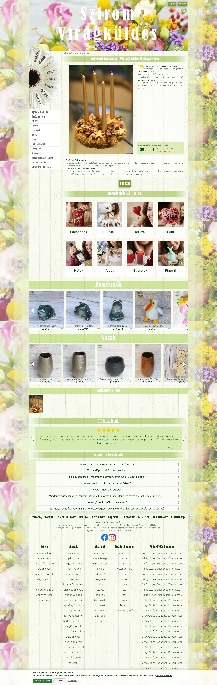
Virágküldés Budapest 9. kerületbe (162, 595)
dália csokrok (73, 636)
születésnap (100, 558)
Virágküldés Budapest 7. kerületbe (162, 584)
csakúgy (99, 610)
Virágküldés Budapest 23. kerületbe (162, 668)
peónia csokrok (73, 642)
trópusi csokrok (73, 595)
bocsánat (100, 605)
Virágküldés (67, 54)
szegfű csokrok (73, 626)
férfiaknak (99, 600)
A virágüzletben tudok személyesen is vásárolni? (107, 464)
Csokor (47, 66)
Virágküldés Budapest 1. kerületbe (162, 553)
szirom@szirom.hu (42, 517)
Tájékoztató (128, 517)
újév (124, 600)
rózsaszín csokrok (44, 563)
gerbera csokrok (73, 600)
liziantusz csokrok (73, 615)
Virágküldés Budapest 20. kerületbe (162, 652)
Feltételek (143, 517)
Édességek (36, 130)
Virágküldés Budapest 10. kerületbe (162, 600)
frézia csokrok (73, 568)
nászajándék (100, 579)
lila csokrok (44, 568)
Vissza (125, 184)
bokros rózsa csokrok (73, 631)
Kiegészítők (108, 285)
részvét (100, 589)
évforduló (100, 574)
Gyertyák (35, 153)
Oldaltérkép (178, 517)
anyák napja (124, 563)
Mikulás (124, 605)
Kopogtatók (36, 149)
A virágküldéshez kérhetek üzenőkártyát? (107, 483)
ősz (124, 589)
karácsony (124, 553)
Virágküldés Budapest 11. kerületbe (162, 605)
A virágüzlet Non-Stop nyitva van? (107, 502)
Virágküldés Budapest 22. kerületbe (162, 663)
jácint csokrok (73, 574)
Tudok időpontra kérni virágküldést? (107, 470)
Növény (50, 72)
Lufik (34, 140)
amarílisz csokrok (73, 610)
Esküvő (51, 79)
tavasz (124, 579)
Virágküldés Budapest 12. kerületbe (162, 610)
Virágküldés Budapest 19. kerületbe (162, 647)
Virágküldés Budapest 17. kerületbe (162, 636)
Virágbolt (44, 93)
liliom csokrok (73, 579)
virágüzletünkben (146, 79)
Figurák (35, 126)
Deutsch (182, 4)
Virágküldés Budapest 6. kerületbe (162, 579)
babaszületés (99, 563)
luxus (100, 621)
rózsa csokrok (73, 553)
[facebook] (105, 538)
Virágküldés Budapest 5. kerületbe (162, 574)
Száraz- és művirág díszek (42, 158)
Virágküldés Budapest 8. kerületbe (162, 589)
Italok (34, 135)
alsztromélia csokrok (73, 584)
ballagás (100, 615)
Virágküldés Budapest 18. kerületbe (162, 642)
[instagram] (112, 538)
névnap (100, 568)
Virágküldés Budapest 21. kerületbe (162, 657)
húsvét (124, 558)
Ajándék (42, 60)
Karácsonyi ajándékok (41, 167)
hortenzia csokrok (73, 621)
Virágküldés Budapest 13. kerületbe (162, 615)
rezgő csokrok (73, 657)
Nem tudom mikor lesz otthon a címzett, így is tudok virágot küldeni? (107, 477)
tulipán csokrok (73, 558)
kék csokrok (44, 600)
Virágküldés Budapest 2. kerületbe (162, 558)
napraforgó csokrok (73, 605)
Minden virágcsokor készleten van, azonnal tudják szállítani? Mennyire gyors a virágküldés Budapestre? (107, 496)
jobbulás (100, 595)
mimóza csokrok (73, 652)
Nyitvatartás (98, 517)
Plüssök (35, 121)
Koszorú (48, 86)
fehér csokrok (44, 558)
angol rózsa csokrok (73, 647)
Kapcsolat (113, 517)
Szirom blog (37, 98)
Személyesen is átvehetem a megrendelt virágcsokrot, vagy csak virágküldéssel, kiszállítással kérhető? (107, 508)
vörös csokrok (44, 553)
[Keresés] (183, 47)
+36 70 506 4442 (66, 517)
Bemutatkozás (160, 517)
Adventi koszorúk (82, 54)
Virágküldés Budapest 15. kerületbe (162, 626)
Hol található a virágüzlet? (107, 489)
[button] (184, 310)
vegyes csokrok (73, 563)
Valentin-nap (124, 568)
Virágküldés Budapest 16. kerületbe (162, 631)
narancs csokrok (44, 574)
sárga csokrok (44, 579)
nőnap (124, 574)
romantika (99, 553)
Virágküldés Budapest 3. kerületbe (162, 563)
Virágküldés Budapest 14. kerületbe (162, 621)
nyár (124, 584)
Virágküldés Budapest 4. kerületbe (162, 568)
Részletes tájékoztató (164, 676)
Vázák (109, 338)
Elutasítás (60, 681)
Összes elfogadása (42, 681)
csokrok (73, 663)
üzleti (100, 584)
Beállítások (72, 681)
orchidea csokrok (73, 589)
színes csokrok (44, 595)
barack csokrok (44, 589)
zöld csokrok (44, 584)
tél (124, 595)
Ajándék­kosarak (38, 144)
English (171, 4)
